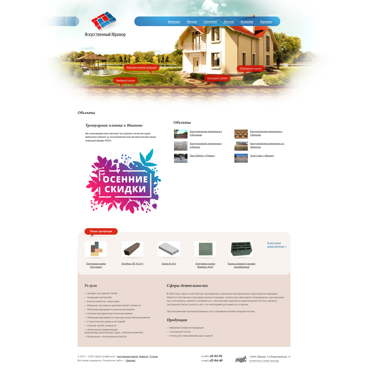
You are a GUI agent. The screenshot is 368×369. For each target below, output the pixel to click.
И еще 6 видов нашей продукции (276, 244)
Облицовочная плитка (251, 68)
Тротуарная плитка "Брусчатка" (96, 265)
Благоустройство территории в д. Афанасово (267, 145)
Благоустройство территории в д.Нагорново (206, 133)
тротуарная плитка (127, 356)
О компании (210, 21)
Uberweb (130, 360)
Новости (229, 21)
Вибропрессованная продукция (141, 67)
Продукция (174, 21)
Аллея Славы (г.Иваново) (262, 155)
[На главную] (105, 24)
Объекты (192, 21)
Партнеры (266, 21)
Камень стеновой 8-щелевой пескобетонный (241, 265)
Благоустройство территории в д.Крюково (206, 145)
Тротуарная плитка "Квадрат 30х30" (205, 265)
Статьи (154, 356)
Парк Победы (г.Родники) (202, 155)
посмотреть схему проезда (264, 360)
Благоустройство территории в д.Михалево (266, 133)
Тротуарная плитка (217, 77)
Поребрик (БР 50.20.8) (132, 263)
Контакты (247, 21)
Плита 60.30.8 (169, 263)
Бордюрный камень (125, 80)
